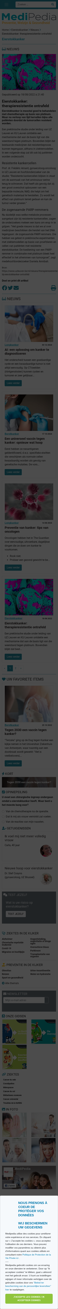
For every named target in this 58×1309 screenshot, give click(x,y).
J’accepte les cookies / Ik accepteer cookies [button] (29, 1299)
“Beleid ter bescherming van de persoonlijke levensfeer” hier (28, 1286)
